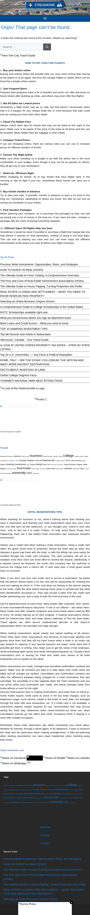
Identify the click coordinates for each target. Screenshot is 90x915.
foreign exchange (60, 460)
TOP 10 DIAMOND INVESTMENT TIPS (23, 328)
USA (29, 472)
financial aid (48, 460)
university (19, 473)
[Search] (47, 47)
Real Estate (24, 468)
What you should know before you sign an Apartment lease (35, 317)
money (38, 464)
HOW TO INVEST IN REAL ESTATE (21, 269)
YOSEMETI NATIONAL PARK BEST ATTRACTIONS (31, 380)
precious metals (11, 468)
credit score (11, 460)
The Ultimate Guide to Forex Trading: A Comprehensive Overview (39, 275)
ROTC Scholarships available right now (24, 312)
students (68, 468)
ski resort (42, 468)
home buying (76, 460)
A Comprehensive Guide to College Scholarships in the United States (41, 306)
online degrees (28, 798)
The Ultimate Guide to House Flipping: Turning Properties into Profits (41, 286)
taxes (82, 469)
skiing (37, 468)
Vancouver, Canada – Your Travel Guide (24, 339)
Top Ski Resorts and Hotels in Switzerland (25, 334)
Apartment (18, 456)
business (36, 456)
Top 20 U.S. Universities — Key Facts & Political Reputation (36, 354)
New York (47, 464)
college (68, 456)
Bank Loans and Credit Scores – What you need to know (34, 323)
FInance (31, 460)
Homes (84, 460)
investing (10, 464)
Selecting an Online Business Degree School (27, 301)
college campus (78, 456)
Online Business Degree (73, 464)
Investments (20, 464)
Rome (33, 468)
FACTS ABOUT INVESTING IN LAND (22, 369)
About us (45, 827)
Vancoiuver (36, 473)
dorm (17, 460)
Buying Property (47, 456)
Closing (60, 456)
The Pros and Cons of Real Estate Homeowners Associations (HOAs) (42, 280)
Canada (55, 456)
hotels (2, 464)
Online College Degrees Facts (18, 375)
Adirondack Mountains (6, 456)
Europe (22, 460)
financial (38, 460)
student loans (59, 468)
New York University (57, 464)
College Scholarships (15, 790)
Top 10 (87, 468)
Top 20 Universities (5, 473)
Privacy (45, 835)
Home (68, 460)
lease (28, 464)
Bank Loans (25, 456)
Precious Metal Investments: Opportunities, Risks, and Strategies (39, 264)
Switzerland (76, 468)
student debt (50, 469)
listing (32, 464)
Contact (45, 843)
